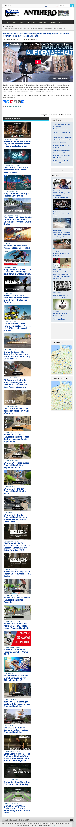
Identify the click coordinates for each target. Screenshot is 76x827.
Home (4, 26)
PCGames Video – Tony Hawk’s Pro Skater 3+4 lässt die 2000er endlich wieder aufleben (17, 327)
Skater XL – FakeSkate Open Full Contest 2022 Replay (17, 783)
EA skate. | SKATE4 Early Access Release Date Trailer (17, 246)
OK (54, 825)
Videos (21, 22)
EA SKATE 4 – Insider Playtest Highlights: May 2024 (15, 491)
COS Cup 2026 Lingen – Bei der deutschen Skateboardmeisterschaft (61, 127)
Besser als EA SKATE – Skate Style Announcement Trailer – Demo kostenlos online (17, 143)
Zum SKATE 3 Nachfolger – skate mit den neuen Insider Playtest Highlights (17, 704)
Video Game (17, 106)
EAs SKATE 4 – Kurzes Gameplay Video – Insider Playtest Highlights (16, 730)
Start (7, 22)
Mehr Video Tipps (59, 319)
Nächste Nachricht (65, 115)
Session (9, 106)
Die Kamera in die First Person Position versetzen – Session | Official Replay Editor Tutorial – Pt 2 (17, 546)
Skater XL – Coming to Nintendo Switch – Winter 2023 (16, 652)
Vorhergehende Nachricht (48, 115)
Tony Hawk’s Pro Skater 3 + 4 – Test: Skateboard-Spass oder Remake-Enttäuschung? (17, 271)
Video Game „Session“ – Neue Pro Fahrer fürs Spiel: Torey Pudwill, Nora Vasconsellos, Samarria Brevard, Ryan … (18, 757)
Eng (60, 22)
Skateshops (31, 22)
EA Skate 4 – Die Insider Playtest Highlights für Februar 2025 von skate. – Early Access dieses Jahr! (16, 383)
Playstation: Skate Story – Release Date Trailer (16, 194)
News (14, 22)
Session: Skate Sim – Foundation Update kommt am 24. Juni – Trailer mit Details (17, 299)
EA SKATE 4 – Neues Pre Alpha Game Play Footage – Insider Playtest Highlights (17, 625)
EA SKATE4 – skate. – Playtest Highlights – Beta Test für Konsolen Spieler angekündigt (16, 438)
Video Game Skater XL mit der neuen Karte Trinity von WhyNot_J (16, 410)
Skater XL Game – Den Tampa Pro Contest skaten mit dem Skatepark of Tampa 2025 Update (18, 355)
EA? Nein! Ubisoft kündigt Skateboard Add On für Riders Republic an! (16, 678)
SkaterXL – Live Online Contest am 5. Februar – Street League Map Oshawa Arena (17, 809)
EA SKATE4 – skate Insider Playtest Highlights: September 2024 (16, 465)
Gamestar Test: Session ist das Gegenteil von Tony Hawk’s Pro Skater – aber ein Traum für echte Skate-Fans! (37, 34)
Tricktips (53, 22)
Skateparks (42, 22)
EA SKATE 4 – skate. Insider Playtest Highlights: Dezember (17, 599)
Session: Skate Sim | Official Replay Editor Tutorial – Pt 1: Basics (18, 573)
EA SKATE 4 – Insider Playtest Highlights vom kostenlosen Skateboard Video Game (15, 518)
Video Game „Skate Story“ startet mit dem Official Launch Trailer (16, 169)
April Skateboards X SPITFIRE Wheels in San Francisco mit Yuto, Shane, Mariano (62, 140)
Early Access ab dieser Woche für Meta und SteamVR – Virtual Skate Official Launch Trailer (18, 220)
